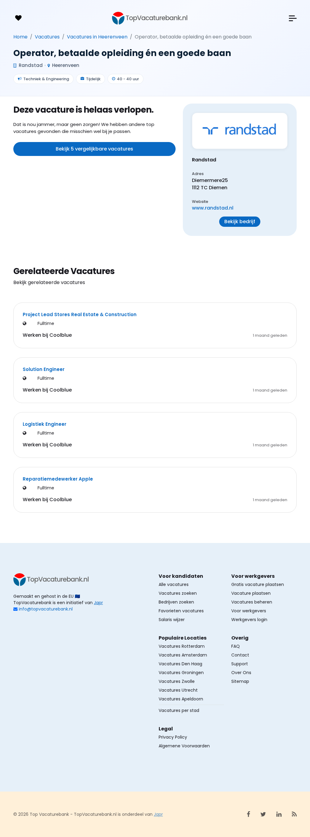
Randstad (30, 65)
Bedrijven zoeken (176, 602)
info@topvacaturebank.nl (46, 609)
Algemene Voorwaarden (184, 746)
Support (239, 664)
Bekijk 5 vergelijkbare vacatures (94, 148)
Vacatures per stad (179, 710)
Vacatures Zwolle (177, 681)
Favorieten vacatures (181, 611)
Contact (240, 655)
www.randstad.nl (212, 207)
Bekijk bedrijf (239, 221)
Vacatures (47, 36)
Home (20, 36)
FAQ (235, 646)
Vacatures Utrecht (178, 690)
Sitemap (240, 681)
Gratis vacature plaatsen (257, 584)
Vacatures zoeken (178, 593)
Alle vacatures (174, 584)
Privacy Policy (173, 737)
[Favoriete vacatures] (18, 18)
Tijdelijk (93, 79)
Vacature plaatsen (251, 593)
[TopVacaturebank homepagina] (150, 18)
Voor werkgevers (248, 611)
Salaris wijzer (172, 620)
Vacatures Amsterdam (183, 655)
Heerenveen (65, 65)
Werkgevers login (249, 620)
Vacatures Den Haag (180, 664)
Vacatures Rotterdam (182, 646)
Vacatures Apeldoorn (181, 699)
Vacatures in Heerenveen (97, 36)
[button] (293, 18)
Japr (98, 603)
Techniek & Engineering (46, 79)
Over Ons (241, 673)
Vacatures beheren (251, 602)
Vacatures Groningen (181, 673)
